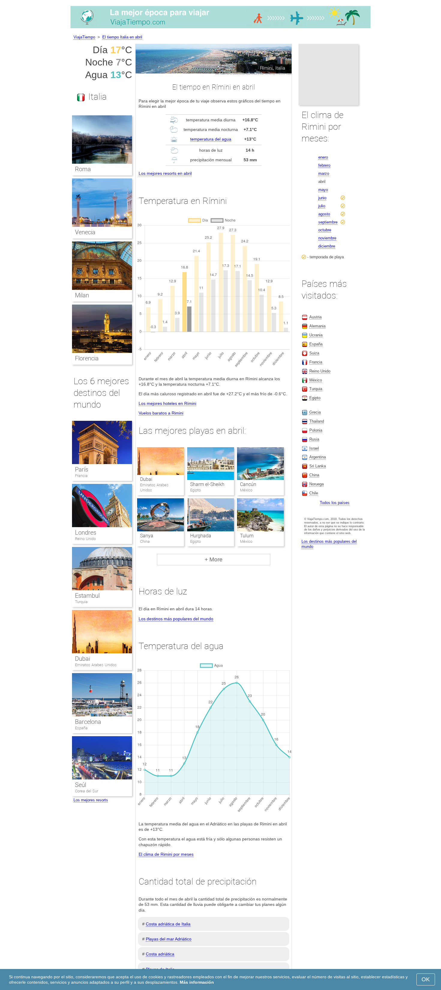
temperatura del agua (210, 139)
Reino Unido (85, 538)
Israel (314, 448)
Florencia (87, 358)
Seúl (80, 784)
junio (322, 198)
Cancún (248, 484)
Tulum (247, 536)
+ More (214, 559)
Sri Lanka (317, 466)
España (81, 728)
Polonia (315, 430)
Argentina (317, 457)
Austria (315, 317)
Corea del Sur (86, 791)
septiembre (328, 222)
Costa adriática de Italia (168, 924)
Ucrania (315, 335)
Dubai (146, 479)
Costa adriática (160, 954)
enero (323, 157)
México (315, 380)
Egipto (314, 398)
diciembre (326, 246)
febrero (324, 165)
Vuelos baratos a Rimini (161, 413)
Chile (313, 493)
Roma (83, 169)
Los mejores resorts (91, 800)
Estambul (87, 595)
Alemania (317, 326)
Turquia (81, 602)
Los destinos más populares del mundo (176, 618)
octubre (324, 230)
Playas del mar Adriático (168, 939)
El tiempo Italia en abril (122, 37)
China (314, 475)
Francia (81, 475)
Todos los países (335, 502)
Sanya (146, 536)
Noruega (316, 484)
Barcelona (88, 721)
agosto (324, 214)
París (81, 469)
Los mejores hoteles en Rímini (167, 403)
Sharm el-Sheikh (207, 484)
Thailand (316, 421)
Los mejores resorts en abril (165, 173)
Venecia (85, 232)
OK (426, 979)
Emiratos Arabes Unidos (96, 665)
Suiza (314, 353)
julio (321, 206)
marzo (323, 173)
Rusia (314, 439)
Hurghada (200, 536)
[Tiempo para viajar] (220, 28)
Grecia (315, 412)
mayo (323, 189)
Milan (82, 295)
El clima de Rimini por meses (166, 854)
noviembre (327, 238)
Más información (197, 982)
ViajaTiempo (84, 37)
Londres (85, 532)
